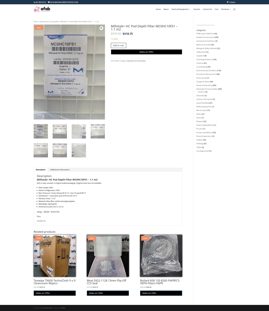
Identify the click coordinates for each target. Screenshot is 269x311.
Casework (200, 56)
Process (199, 129)
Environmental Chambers (206, 70)
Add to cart (118, 45)
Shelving (199, 143)
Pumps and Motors (204, 132)
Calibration (200, 52)
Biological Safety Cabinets (206, 48)
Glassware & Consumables (49, 21)
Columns (199, 63)
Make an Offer (146, 51)
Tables (199, 147)
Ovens (198, 118)
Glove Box (200, 95)
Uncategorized (202, 151)
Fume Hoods (201, 78)
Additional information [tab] (60, 170)
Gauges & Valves (203, 81)
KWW (63, 308)
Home (36, 21)
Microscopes (201, 110)
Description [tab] (40, 170)
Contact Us (41, 221)
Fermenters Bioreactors (205, 74)
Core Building (201, 67)
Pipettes (199, 121)
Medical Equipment (204, 106)
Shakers (199, 140)
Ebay (39, 216)
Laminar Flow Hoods (204, 99)
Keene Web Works (47, 308)
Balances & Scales (203, 45)
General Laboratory (204, 85)
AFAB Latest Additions (205, 33)
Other (198, 114)
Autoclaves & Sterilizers (205, 41)
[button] (101, 28)
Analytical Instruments (205, 37)
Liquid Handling (202, 103)
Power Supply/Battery (205, 125)
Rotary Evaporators (204, 136)
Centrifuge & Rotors (204, 59)
